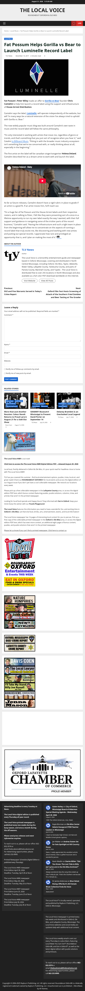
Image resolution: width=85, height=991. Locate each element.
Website (7, 361)
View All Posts (47, 280)
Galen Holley (57, 806)
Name (7, 344)
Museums (44, 406)
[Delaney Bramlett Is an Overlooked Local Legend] (69, 401)
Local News (36, 406)
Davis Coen (9, 401)
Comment (8, 315)
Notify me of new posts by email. (18, 373)
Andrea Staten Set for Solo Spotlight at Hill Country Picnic (62, 844)
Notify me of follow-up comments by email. (22, 369)
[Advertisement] (42, 728)
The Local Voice (42, 10)
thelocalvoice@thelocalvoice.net (63, 968)
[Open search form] (69, 23)
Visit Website (29, 280)
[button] (4, 23)
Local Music (8, 39)
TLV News (9, 56)
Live (79, 23)
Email (7, 353)
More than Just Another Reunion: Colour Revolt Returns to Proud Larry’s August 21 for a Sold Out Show (15, 416)
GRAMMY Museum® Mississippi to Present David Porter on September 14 (40, 415)
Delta (34, 404)
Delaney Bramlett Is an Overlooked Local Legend (68, 413)
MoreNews (78, 986)
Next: (63, 292)
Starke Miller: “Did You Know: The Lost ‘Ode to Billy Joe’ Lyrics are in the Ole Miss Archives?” (63, 864)
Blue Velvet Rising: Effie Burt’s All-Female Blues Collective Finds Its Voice (62, 884)
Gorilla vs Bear (52, 100)
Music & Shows (11, 404)
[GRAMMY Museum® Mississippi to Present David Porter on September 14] (42, 401)
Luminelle (31, 113)
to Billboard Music (20, 141)
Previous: (23, 291)
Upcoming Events (11, 406)
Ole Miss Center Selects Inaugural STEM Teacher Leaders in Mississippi (63, 827)
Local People (63, 406)
